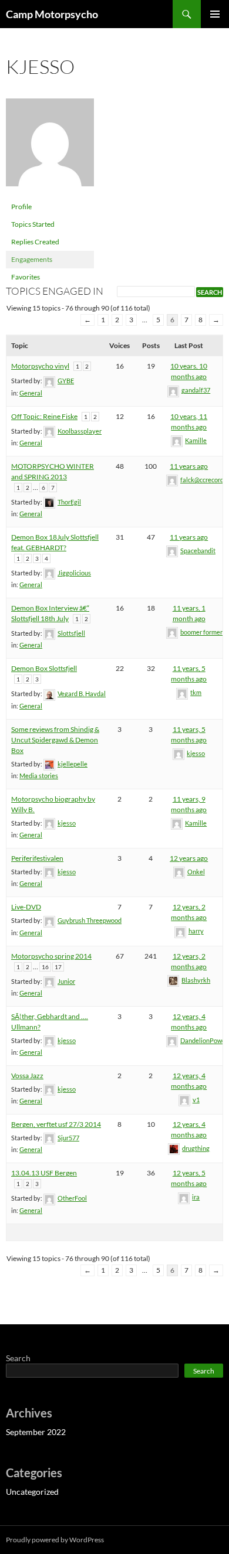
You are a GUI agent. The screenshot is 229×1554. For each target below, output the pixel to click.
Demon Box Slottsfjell (44, 668)
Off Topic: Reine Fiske (44, 416)
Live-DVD (26, 906)
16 (45, 966)
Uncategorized (32, 1492)
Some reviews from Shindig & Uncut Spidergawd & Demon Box (55, 740)
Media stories (38, 775)
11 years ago (189, 466)
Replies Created (35, 241)
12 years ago (189, 858)
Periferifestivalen (37, 858)
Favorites (25, 276)
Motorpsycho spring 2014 (51, 956)
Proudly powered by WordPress (55, 1539)
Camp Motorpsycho (52, 14)
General (30, 393)
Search (18, 1358)
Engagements (31, 259)
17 (58, 966)
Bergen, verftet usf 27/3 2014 (56, 1124)
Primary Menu (215, 14)
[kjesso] (50, 147)
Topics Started (33, 224)
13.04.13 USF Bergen (44, 1172)
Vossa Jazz (27, 1075)
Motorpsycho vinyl (40, 366)
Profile (21, 206)
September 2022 (36, 1432)
